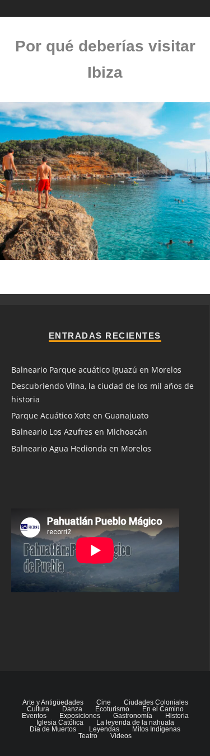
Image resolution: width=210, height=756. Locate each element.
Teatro (87, 736)
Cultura (38, 709)
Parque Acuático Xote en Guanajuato (79, 415)
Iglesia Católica (59, 722)
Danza (72, 709)
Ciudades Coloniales (156, 702)
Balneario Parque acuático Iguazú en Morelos (96, 369)
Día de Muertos (53, 729)
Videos (121, 736)
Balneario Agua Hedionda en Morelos (81, 448)
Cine (103, 702)
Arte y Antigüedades (52, 702)
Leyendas (104, 729)
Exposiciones (79, 715)
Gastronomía (132, 715)
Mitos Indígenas (156, 729)
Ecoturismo (112, 709)
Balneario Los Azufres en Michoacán (79, 431)
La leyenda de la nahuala (135, 722)
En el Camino (163, 709)
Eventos (34, 715)
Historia (177, 715)
